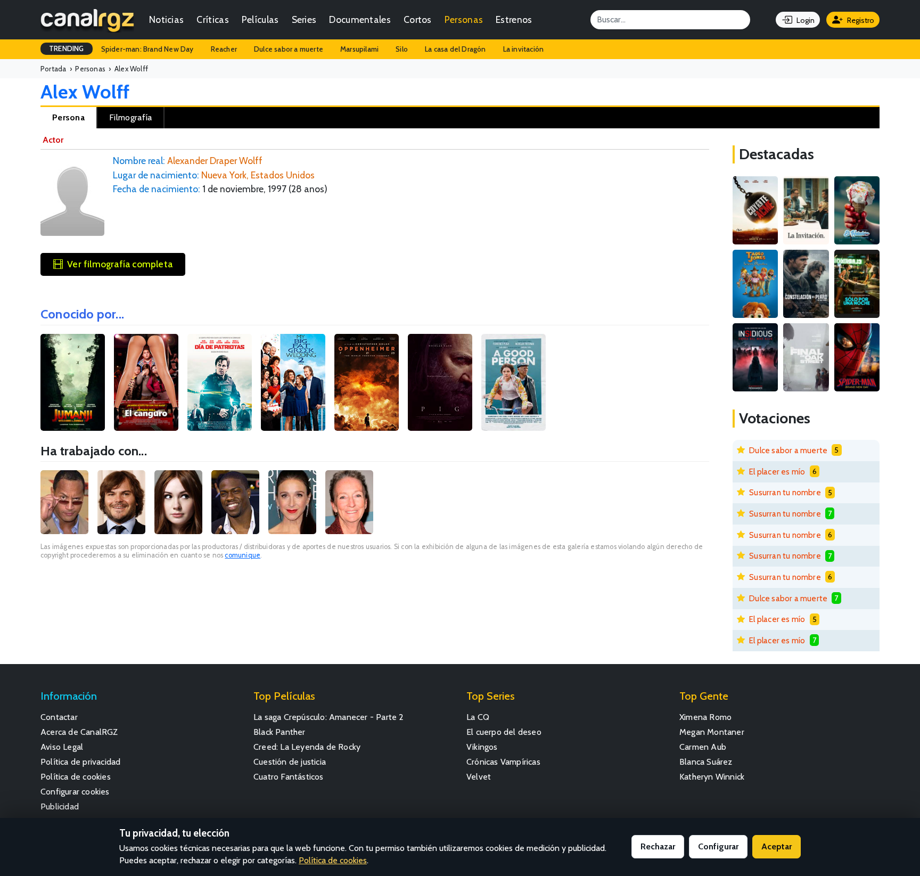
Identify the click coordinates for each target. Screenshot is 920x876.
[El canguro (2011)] (146, 382)
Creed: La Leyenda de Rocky (306, 747)
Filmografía (130, 117)
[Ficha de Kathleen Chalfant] (349, 502)
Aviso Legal (61, 747)
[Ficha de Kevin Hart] (235, 502)
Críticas (212, 19)
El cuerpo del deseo (503, 732)
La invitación (523, 49)
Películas (260, 19)
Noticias (166, 19)
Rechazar (657, 846)
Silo (402, 49)
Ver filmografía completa (119, 263)
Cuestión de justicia (289, 762)
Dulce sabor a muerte (288, 49)
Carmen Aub (702, 747)
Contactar (59, 717)
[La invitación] (805, 210)
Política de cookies (75, 777)
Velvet (478, 777)
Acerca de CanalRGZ (79, 732)
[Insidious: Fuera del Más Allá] (755, 357)
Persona (68, 117)
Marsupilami (359, 49)
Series (304, 19)
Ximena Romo (705, 717)
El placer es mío (777, 471)
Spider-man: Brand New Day (147, 49)
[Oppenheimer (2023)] (366, 382)
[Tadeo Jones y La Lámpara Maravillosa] (755, 284)
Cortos (418, 19)
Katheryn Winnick (711, 777)
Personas (464, 19)
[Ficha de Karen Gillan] (178, 502)
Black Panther (279, 732)
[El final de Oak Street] (805, 357)
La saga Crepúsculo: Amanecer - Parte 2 (328, 717)
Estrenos (514, 19)
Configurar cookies (75, 792)
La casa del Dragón (455, 49)
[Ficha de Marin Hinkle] (292, 502)
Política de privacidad (80, 762)
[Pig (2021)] (440, 382)
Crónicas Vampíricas (503, 762)
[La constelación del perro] (805, 284)
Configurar (718, 846)
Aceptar (776, 846)
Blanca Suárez (706, 762)
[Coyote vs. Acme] (755, 210)
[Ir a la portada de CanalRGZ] (87, 19)
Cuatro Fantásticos (288, 777)
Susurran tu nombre (785, 492)
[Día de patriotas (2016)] (219, 382)
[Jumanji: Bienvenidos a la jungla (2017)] (72, 382)
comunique (242, 555)
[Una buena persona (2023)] (513, 382)
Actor (53, 140)
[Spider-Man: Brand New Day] (857, 357)
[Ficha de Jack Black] (121, 502)
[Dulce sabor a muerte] (857, 210)
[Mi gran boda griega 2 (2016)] (293, 382)
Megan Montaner (711, 732)
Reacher (224, 49)
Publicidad (59, 806)
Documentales (360, 19)
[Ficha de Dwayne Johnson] (64, 502)
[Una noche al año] (857, 284)
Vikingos (482, 747)
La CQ (477, 717)
